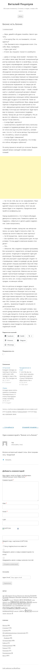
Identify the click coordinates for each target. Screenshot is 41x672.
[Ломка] (11, 395)
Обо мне (5, 635)
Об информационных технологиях (14, 633)
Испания (33, 595)
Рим (30, 597)
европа (14, 601)
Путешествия (7, 640)
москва (9, 604)
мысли (19, 604)
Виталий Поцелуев (20, 4)
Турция (11, 600)
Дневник (6, 638)
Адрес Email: (7, 577)
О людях (8, 412)
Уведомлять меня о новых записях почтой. (18, 560)
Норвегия (25, 597)
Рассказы (6, 650)
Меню (20, 16)
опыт (13, 605)
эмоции (9, 613)
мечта (5, 604)
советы (21, 611)
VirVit (32, 409)
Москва (18, 597)
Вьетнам (27, 595)
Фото (4, 655)
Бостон (15, 595)
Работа (14, 412)
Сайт (4, 520)
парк (25, 605)
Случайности (8, 427)
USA (6, 595)
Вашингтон (20, 595)
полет (28, 605)
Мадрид (12, 597)
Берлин (10, 595)
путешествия (12, 607)
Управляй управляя (30, 427)
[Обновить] (18, 529)
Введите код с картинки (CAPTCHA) (15, 541)
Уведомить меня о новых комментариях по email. (18, 553)
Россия (34, 597)
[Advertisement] (20, 177)
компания (8, 414)
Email (5, 511)
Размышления (22, 412)
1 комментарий (8, 29)
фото (28, 610)
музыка (15, 604)
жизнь (22, 601)
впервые (27, 599)
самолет (16, 611)
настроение (7, 605)
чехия (4, 613)
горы (33, 600)
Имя (5, 503)
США (6, 599)
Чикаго (16, 600)
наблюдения (27, 604)
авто (21, 599)
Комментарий (8, 480)
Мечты (5, 625)
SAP (4, 595)
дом (9, 602)
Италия (6, 597)
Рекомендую (7, 653)
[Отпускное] (11, 375)
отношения (19, 605)
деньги (5, 602)
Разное (5, 648)
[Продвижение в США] (27, 376)
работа (24, 608)
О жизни (5, 628)
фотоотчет (35, 611)
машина (34, 602)
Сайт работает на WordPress (11, 668)
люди (14, 414)
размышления (8, 611)
